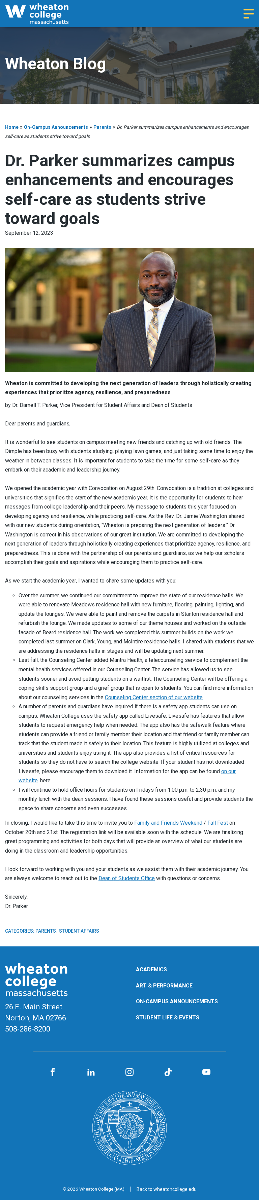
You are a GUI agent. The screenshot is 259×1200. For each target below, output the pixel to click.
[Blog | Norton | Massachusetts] (45, 13)
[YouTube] (206, 1072)
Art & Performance (164, 985)
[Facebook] (52, 1072)
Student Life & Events (167, 1017)
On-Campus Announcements (56, 127)
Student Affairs (79, 931)
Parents (102, 127)
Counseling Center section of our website (154, 697)
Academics (151, 969)
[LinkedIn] (91, 1072)
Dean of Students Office (126, 878)
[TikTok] (168, 1072)
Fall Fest (217, 823)
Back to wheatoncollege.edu (167, 1189)
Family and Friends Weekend (168, 823)
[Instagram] (129, 1072)
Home (12, 127)
